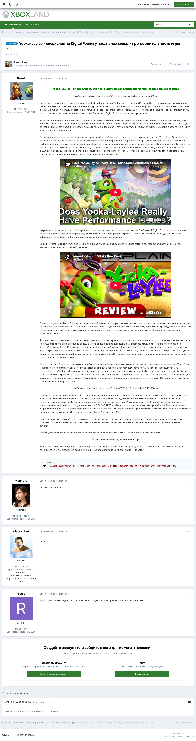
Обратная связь (25, 735)
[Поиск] (190, 24)
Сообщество (14, 24)
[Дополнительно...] (188, 78)
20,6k (18, 516)
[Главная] (4, 4)
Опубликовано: (55, 78)
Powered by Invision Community (179, 736)
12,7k (19, 109)
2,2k (19, 629)
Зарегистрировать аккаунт (54, 674)
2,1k (19, 566)
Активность (35, 24)
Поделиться (155, 64)
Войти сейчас (142, 674)
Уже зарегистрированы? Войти (153, 4)
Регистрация (183, 4)
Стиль (5, 735)
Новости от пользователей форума (50, 65)
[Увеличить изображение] (115, 439)
